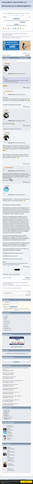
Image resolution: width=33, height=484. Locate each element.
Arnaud (7, 185)
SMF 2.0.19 (10, 479)
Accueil (6, 316)
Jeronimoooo (9, 91)
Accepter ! (26, 481)
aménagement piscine (8, 384)
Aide (5, 319)
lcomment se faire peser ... (9, 392)
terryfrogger (9, 463)
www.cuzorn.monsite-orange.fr (15, 258)
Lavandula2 (19, 396)
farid (8, 456)
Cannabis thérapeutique (8, 388)
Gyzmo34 (9, 438)
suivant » (29, 53)
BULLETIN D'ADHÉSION (16, 346)
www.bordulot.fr (19, 253)
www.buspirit (18, 128)
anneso (27, 36)
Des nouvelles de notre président (10, 380)
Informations (7, 482)
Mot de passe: (6, 304)
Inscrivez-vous (7, 330)
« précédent (24, 53)
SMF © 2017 (16, 479)
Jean (5, 369)
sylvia (20, 36)
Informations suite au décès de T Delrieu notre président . (16, 367)
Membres (6, 326)
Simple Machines (22, 479)
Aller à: (29, 291)
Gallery (6, 324)
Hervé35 (14, 376)
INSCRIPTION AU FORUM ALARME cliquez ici (16, 25)
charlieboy (9, 434)
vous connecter (18, 13)
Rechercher (7, 321)
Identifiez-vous (7, 328)
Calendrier (6, 323)
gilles (6, 110)
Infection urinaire (6, 373)
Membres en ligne (8, 417)
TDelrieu (17, 36)
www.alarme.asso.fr (12, 256)
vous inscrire (26, 13)
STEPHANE (10, 469)
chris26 (23, 36)
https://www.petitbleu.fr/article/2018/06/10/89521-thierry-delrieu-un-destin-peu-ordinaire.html (15, 264)
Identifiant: (7, 302)
